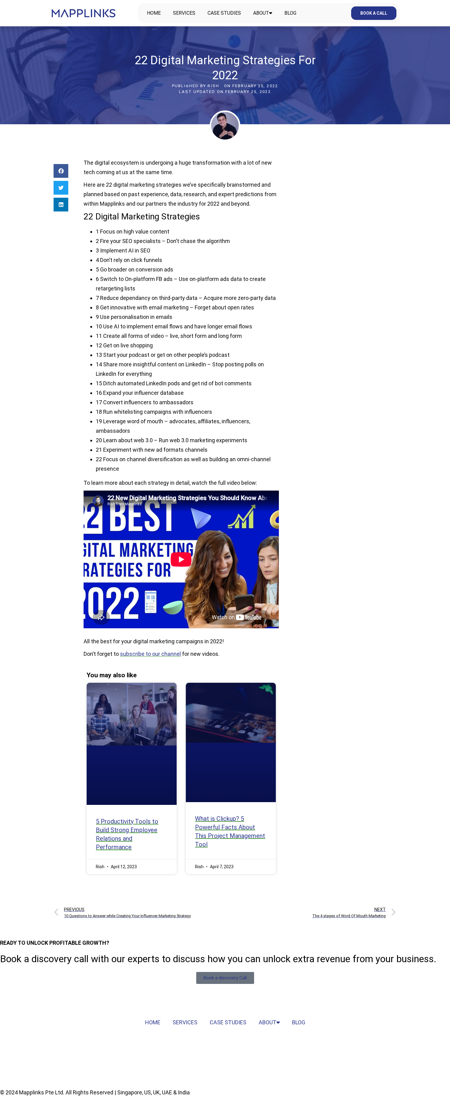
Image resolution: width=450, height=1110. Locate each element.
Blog (290, 13)
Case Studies (224, 13)
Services (184, 13)
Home (154, 13)
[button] (61, 171)
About (261, 13)
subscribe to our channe (150, 654)
